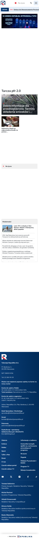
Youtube (3, 477)
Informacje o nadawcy (29, 440)
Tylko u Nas (6, 455)
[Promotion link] (19, 21)
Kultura (4, 444)
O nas (4, 462)
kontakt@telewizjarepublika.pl (12, 419)
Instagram (19, 477)
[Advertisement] (19, 43)
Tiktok (36, 477)
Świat (4, 458)
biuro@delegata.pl (8, 434)
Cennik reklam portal (9, 465)
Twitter (11, 477)
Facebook (28, 477)
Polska (4, 447)
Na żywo (21, 3)
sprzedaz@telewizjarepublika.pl (13, 413)
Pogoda (23, 457)
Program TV (25, 466)
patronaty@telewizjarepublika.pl (13, 425)
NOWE (4, 9)
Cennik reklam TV (8, 469)
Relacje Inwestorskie (28, 470)
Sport (4, 451)
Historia (4, 440)
